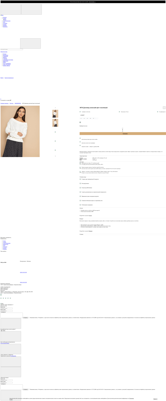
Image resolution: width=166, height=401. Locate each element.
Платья (4, 53)
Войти (2, 77)
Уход (4, 22)
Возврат (5, 25)
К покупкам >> (92, 1)
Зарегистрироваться (9, 77)
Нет (4, 330)
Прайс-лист (5, 244)
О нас (4, 240)
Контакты (5, 26)
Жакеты (5, 57)
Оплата (4, 24)
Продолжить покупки (5, 355)
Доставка (5, 23)
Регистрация (3, 343)
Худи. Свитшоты (7, 63)
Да (1, 330)
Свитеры (5, 58)
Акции (4, 242)
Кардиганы (5, 55)
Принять (155, 399)
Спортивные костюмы (8, 59)
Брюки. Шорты (6, 65)
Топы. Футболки (7, 64)
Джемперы (5, 56)
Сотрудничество (6, 20)
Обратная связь (4, 51)
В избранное (13, 355)
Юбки (4, 62)
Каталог (5, 17)
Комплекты (5, 60)
